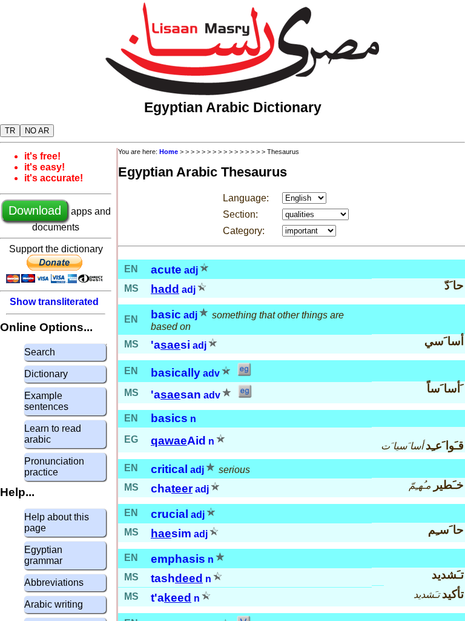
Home (168, 151)
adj (191, 270)
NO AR (37, 130)
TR (10, 130)
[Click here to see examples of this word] (244, 373)
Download (34, 210)
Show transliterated (54, 302)
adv (211, 373)
